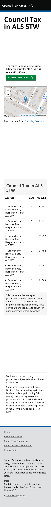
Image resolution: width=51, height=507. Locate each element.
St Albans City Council (19, 77)
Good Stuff (11, 495)
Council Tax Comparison (16, 441)
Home (7, 432)
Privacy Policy (11, 450)
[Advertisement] (25, 48)
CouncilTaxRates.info (17, 5)
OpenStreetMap (32, 115)
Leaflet (22, 115)
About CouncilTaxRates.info (18, 445)
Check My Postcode (34, 121)
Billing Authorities (13, 436)
